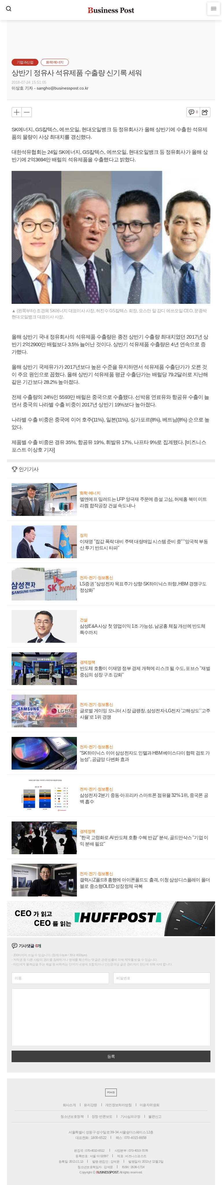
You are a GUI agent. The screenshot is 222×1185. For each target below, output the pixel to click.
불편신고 (155, 1117)
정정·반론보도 (102, 1117)
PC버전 (110, 1092)
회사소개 (69, 1105)
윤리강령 (90, 1105)
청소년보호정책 (72, 1117)
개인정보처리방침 (118, 1105)
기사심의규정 (130, 1117)
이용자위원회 (149, 1105)
